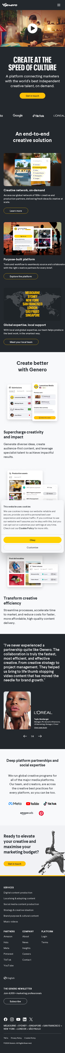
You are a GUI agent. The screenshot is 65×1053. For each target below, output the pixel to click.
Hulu (6, 942)
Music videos (11, 921)
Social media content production (21, 904)
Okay (32, 539)
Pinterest (8, 953)
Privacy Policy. (16, 1038)
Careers (26, 953)
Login (44, 936)
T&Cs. (6, 1038)
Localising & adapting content (19, 898)
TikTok (7, 959)
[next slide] (39, 736)
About (25, 936)
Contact (26, 959)
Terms (44, 942)
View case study (40, 727)
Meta (6, 947)
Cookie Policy (26, 528)
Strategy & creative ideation (18, 909)
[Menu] (58, 5)
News (25, 942)
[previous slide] (25, 736)
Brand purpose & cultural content (21, 915)
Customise (32, 547)
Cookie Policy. (30, 1038)
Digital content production (18, 892)
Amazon (8, 936)
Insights (26, 947)
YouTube (9, 965)
